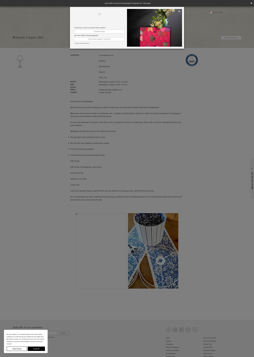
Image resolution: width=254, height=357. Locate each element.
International (99, 31)
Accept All (36, 349)
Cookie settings (16, 349)
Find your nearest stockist (99, 39)
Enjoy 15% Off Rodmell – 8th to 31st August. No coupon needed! (128, 3)
